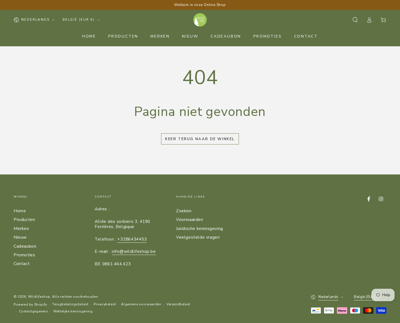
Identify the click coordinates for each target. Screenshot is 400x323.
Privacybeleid (105, 304)
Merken (21, 229)
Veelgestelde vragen (198, 237)
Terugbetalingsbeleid (70, 304)
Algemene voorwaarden (141, 304)
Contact (22, 264)
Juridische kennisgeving (199, 229)
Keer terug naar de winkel (200, 139)
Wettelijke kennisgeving (73, 311)
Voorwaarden (189, 220)
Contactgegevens (33, 311)
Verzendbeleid (178, 304)
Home (20, 211)
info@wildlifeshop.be (134, 251)
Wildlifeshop (39, 296)
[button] (355, 20)
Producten (24, 220)
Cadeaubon (25, 246)
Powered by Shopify (30, 304)
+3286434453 (132, 239)
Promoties (24, 255)
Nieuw (20, 237)
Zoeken (184, 211)
